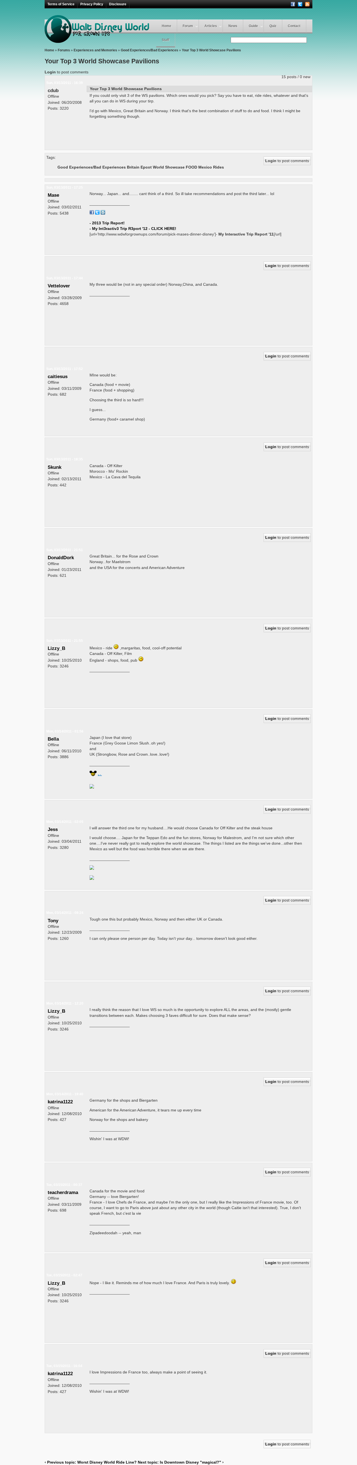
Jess (53, 829)
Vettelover (59, 286)
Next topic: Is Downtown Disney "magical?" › (181, 1462)
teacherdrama (63, 1192)
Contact (294, 26)
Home (166, 26)
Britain (133, 167)
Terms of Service (60, 4)
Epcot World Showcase (163, 167)
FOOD (191, 167)
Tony (53, 920)
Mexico (205, 167)
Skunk (54, 467)
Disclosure (117, 4)
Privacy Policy (91, 4)
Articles (210, 26)
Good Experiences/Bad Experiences (149, 50)
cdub (53, 90)
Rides (218, 167)
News (232, 26)
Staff (165, 40)
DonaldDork (61, 557)
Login (50, 72)
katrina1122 (60, 1101)
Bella (53, 739)
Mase (53, 195)
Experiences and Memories (95, 50)
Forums (64, 50)
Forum (188, 26)
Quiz (272, 26)
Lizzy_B (56, 648)
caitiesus (57, 376)
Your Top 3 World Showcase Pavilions (211, 50)
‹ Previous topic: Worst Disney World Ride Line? (91, 1462)
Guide (253, 26)
